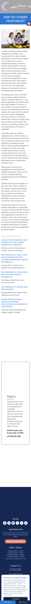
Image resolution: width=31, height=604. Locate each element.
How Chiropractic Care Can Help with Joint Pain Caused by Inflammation (14, 274)
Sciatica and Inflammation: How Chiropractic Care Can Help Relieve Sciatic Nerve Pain (14, 242)
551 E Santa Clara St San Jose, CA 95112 (15, 569)
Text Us (24, 602)
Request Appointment (15, 541)
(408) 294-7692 (15, 436)
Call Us (8, 602)
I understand (15, 599)
